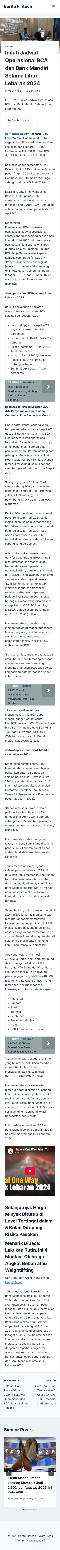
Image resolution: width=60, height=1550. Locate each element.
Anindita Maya (18, 1498)
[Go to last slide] (9, 1472)
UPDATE (9, 46)
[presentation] (30, 1454)
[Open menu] (53, 6)
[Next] (51, 1472)
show (26, 120)
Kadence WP (37, 1540)
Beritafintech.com (17, 133)
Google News (13, 1282)
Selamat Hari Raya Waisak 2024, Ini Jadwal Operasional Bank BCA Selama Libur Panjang (15, 1394)
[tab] (23, 1509)
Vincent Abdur (15, 91)
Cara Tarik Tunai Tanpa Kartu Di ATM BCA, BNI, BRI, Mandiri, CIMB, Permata (45, 1392)
